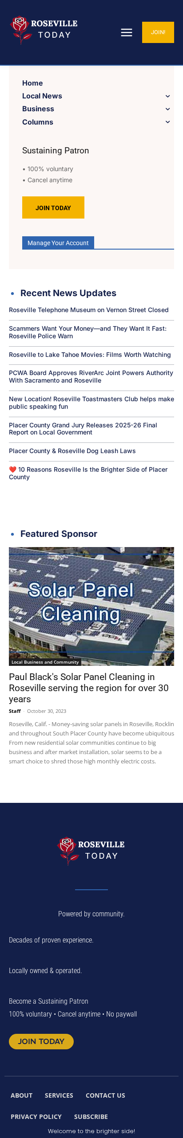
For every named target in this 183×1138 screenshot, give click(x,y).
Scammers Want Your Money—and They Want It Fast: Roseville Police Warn (88, 332)
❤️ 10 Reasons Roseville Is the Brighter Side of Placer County (88, 473)
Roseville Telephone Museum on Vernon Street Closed (89, 309)
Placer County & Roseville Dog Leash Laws (72, 450)
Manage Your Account (58, 242)
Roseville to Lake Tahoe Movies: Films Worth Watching (90, 354)
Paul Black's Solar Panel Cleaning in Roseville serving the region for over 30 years (89, 688)
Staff (15, 711)
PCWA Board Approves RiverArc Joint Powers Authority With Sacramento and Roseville (91, 376)
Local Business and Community (45, 662)
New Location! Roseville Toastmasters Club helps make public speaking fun (91, 402)
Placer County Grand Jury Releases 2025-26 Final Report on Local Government (83, 428)
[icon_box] (62, 294)
